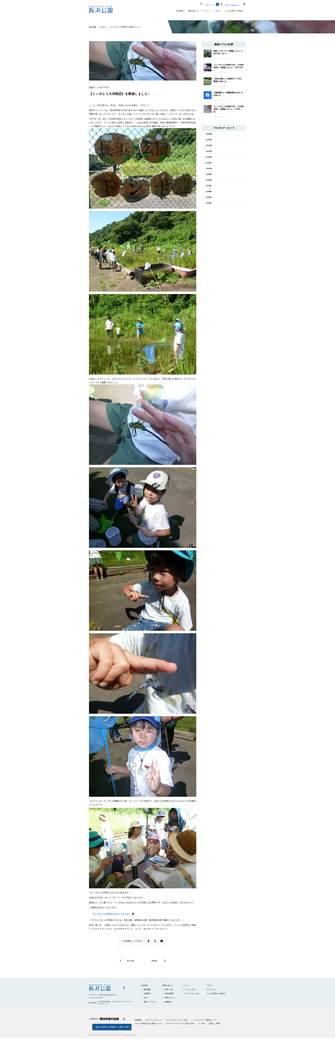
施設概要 (147, 989)
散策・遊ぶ (169, 989)
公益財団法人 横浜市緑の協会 (104, 1018)
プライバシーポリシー (153, 1020)
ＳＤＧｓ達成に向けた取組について (148, 1023)
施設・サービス (150, 1002)
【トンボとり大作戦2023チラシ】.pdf (110, 914)
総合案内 (179, 11)
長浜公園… (131, 961)
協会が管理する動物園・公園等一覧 (112, 1027)
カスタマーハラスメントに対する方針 (179, 1023)
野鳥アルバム (170, 998)
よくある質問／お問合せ (234, 11)
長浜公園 (104, 987)
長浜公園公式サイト (101, 9)
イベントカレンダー (192, 993)
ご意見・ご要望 (214, 1023)
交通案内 (147, 993)
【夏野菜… (154, 961)
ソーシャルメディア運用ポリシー (203, 1020)
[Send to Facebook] (148, 941)
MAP (145, 998)
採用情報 (138, 1020)
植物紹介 (168, 1002)
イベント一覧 (190, 989)
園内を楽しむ (193, 11)
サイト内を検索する (201, 4)
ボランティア (212, 989)
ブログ (217, 11)
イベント (206, 11)
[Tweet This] (155, 941)
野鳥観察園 (169, 993)
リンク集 (201, 1023)
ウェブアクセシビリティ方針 (176, 1020)
